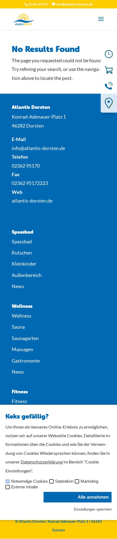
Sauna (18, 327)
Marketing (89, 481)
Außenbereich (27, 275)
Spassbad (22, 241)
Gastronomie (26, 361)
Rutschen (22, 253)
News (18, 286)
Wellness (21, 316)
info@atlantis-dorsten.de (38, 148)
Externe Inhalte (24, 487)
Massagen (22, 349)
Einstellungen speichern (93, 509)
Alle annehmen (93, 497)
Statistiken (64, 481)
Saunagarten (25, 338)
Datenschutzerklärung (42, 461)
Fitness (19, 401)
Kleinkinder (24, 264)
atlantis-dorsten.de (32, 201)
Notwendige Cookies (29, 481)
